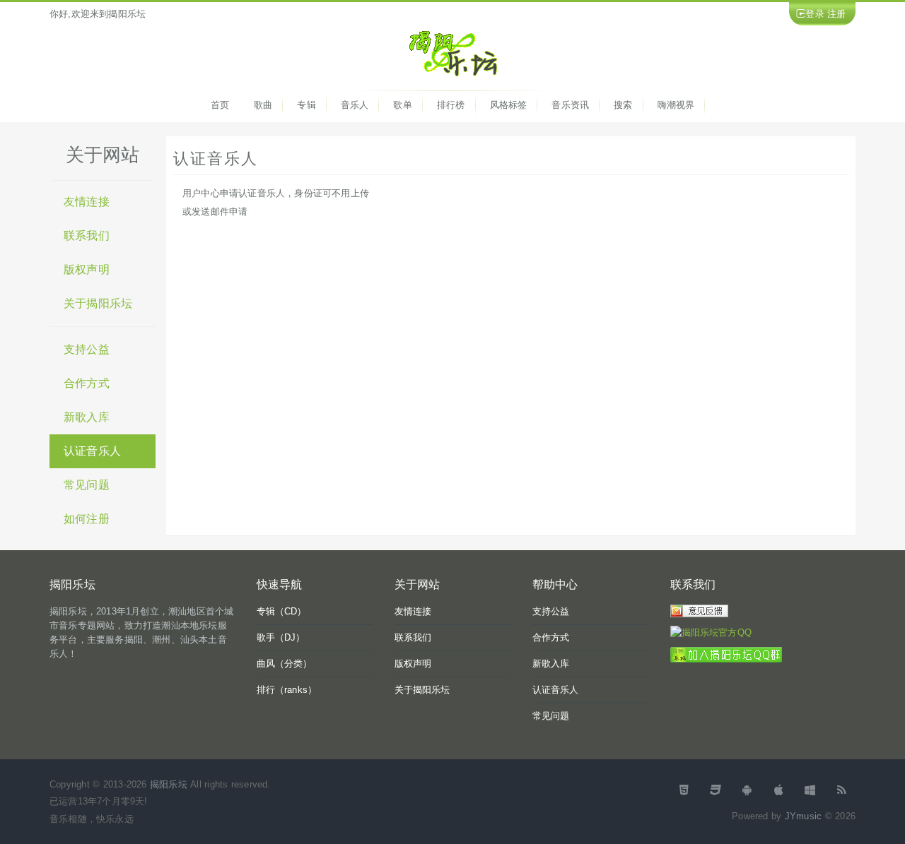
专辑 (306, 105)
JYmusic (803, 816)
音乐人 (355, 105)
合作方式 (87, 383)
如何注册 (87, 519)
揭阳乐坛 (168, 784)
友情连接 (87, 202)
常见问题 (87, 485)
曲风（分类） (285, 663)
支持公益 (87, 349)
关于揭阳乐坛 (98, 303)
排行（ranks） (287, 689)
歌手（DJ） (281, 637)
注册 (836, 13)
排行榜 (451, 105)
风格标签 (508, 105)
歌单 (402, 105)
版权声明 (87, 269)
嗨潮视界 (676, 105)
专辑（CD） (282, 611)
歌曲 (263, 105)
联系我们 (87, 236)
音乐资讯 (570, 105)
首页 (220, 105)
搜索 (623, 105)
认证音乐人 (92, 451)
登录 (814, 13)
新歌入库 (87, 417)
